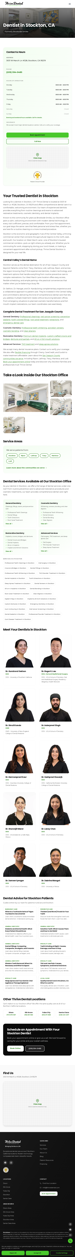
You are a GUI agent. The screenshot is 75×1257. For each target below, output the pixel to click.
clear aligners (30, 331)
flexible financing (22, 352)
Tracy (44, 456)
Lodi (10, 461)
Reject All (13, 1253)
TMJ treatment (28, 344)
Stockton (6, 1195)
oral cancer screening (50, 317)
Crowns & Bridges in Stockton (15, 568)
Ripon (23, 456)
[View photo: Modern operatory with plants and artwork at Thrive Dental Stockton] (61, 407)
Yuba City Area (8, 1216)
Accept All (37, 1253)
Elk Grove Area (8, 1212)
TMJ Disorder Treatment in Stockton (52, 573)
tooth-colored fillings (20, 320)
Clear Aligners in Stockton (42, 594)
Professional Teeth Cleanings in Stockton (19, 563)
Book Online (15, 1048)
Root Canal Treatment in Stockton (17, 594)
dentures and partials (20, 339)
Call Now (37, 141)
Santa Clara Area (9, 1223)
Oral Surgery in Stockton (47, 563)
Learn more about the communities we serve (25, 468)
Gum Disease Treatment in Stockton (18, 619)
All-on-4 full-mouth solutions (47, 339)
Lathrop (34, 456)
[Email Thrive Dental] (70, 1235)
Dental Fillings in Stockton (39, 568)
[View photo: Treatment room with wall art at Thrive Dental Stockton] (61, 388)
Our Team (43, 1149)
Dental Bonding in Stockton (40, 588)
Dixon (5, 1183)
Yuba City (6, 1191)
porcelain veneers (56, 328)
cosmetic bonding (11, 331)
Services (43, 1145)
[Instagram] (11, 1162)
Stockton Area (8, 1219)
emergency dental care (13, 323)
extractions (54, 320)
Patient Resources (46, 1160)
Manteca (55, 456)
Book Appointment (37, 135)
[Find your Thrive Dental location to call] (70, 1240)
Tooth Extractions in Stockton (39, 578)
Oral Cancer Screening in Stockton (41, 609)
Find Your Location (49, 1183)
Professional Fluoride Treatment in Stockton (44, 614)
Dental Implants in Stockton (15, 578)
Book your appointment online (16, 362)
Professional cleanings (30, 317)
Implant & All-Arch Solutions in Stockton (41, 599)
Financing (43, 1164)
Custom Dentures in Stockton (15, 604)
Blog (41, 1156)
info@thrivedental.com (51, 1188)
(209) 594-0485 (14, 72)
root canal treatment (39, 320)
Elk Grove (6, 1187)
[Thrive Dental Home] (14, 4)
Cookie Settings (61, 1253)
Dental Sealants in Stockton (15, 614)
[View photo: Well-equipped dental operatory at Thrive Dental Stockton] (14, 425)
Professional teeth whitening (34, 328)
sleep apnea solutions (48, 344)
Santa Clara (7, 1198)
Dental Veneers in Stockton (44, 583)
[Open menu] (70, 4)
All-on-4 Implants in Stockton (15, 588)
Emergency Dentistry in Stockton (42, 604)
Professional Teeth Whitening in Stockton (20, 573)
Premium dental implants (34, 336)
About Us (43, 1153)
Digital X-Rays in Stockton (14, 599)
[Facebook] (5, 1162)
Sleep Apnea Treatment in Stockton (17, 583)
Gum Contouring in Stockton (15, 609)
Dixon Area (7, 1208)
